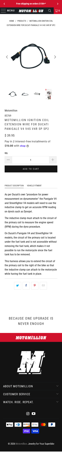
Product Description (14, 185)
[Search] (50, 10)
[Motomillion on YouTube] (33, 414)
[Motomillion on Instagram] (27, 414)
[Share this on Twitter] (17, 286)
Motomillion (11, 110)
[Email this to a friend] (43, 286)
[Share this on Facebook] (26, 286)
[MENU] (2, 10)
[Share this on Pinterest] (34, 286)
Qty (6, 153)
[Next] (57, 3)
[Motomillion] (31, 10)
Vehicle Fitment (34, 185)
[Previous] (4, 3)
